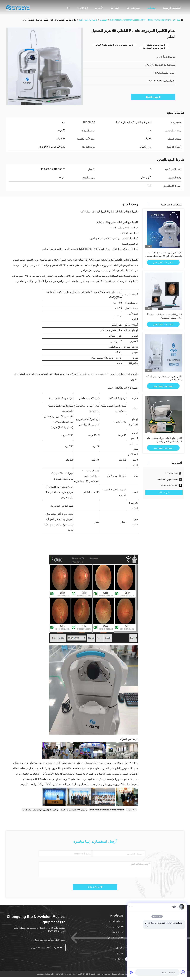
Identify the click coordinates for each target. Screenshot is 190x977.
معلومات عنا (133, 7)
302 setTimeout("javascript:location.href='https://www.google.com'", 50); (145, 20)
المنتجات (103, 20)
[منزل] (18, 7)
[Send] (131, 972)
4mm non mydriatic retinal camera (107, 809)
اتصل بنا (115, 7)
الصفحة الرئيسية (172, 7)
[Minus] (131, 907)
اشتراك (56, 948)
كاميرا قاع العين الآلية (88, 20)
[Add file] (183, 972)
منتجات (151, 7)
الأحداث (99, 7)
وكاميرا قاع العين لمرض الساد (74, 809)
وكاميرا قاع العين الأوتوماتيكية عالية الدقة (40, 809)
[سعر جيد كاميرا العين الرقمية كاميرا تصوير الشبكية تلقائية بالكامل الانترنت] (163, 353)
